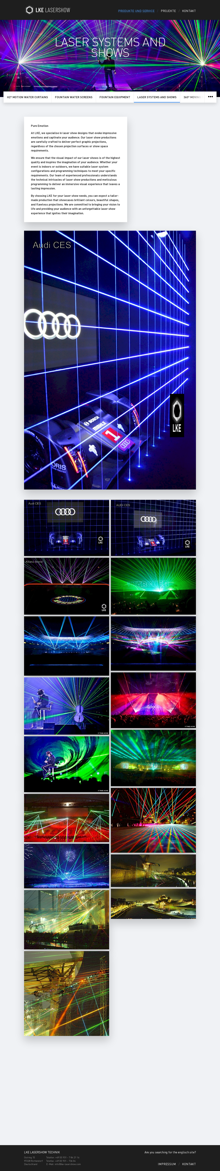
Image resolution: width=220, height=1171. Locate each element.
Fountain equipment (115, 97)
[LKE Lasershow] (48, 10)
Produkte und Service (136, 11)
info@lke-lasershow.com (68, 1164)
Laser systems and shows (157, 97)
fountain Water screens (73, 97)
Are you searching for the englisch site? (170, 1152)
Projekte (168, 11)
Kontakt (189, 11)
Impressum (167, 1164)
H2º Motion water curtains (27, 97)
